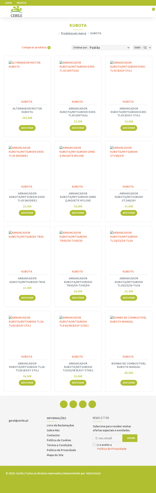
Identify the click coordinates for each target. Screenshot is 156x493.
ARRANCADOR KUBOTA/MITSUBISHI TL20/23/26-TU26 (129, 282)
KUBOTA (26, 101)
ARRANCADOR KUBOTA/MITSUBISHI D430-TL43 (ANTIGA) (78, 112)
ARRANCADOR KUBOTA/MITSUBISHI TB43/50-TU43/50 (78, 282)
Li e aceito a (111, 446)
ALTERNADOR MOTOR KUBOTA (27, 110)
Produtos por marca (73, 33)
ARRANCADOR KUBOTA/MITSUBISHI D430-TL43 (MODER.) (27, 197)
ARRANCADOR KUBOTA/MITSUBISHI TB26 (27, 280)
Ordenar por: (80, 47)
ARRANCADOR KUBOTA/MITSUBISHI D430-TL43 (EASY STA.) (129, 112)
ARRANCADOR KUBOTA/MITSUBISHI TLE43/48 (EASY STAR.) (78, 367)
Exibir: (138, 47)
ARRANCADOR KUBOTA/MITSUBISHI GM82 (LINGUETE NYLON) (78, 197)
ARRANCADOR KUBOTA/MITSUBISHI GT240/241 (129, 197)
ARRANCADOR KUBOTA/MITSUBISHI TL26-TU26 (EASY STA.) (27, 367)
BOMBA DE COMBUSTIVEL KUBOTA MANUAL (128, 365)
